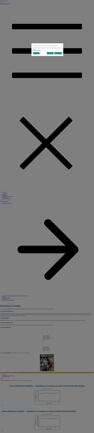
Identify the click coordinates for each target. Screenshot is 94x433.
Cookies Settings (36, 53)
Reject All (50, 53)
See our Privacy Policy (37, 50)
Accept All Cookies (58, 53)
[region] (47, 49)
